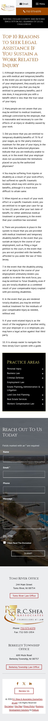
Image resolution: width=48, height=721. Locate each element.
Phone (6, 483)
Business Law (13, 373)
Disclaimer (8, 535)
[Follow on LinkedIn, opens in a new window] (30, 683)
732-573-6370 (33, 11)
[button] (40, 4)
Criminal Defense (15, 377)
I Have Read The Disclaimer (19, 543)
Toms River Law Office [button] (24, 595)
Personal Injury (14, 368)
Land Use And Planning (18, 394)
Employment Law (15, 382)
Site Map (18, 706)
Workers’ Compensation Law (20, 403)
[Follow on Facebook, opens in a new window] (17, 683)
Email (25, 3)
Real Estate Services (17, 399)
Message (7, 498)
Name (6, 451)
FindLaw (35, 710)
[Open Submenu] (43, 369)
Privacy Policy (29, 706)
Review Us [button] (24, 691)
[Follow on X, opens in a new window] (24, 683)
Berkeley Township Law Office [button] (24, 667)
